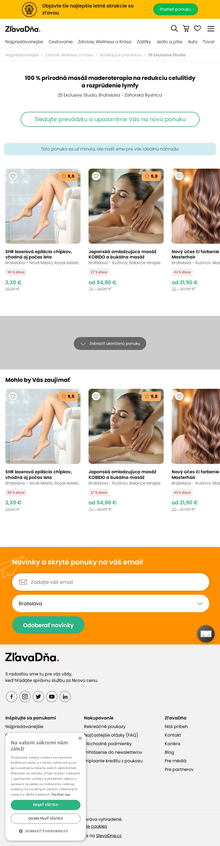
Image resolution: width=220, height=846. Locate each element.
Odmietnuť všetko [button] (45, 818)
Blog (169, 752)
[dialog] (45, 787)
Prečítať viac (61, 794)
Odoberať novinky (48, 625)
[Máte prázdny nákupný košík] (186, 28)
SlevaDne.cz (108, 836)
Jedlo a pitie (169, 42)
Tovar (209, 42)
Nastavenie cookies (86, 826)
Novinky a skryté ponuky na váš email (77, 562)
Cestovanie (61, 42)
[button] (174, 28)
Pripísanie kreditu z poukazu (113, 761)
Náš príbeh (176, 726)
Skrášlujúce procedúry (121, 55)
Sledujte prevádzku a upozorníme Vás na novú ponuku (110, 119)
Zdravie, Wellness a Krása (104, 42)
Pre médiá (175, 761)
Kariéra (172, 744)
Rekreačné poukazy (105, 726)
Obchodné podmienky (108, 744)
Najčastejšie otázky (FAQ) (111, 735)
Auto (192, 42)
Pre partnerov (179, 769)
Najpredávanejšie (24, 42)
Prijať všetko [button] (45, 805)
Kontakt (173, 735)
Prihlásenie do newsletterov (113, 752)
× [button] (80, 739)
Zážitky (144, 42)
